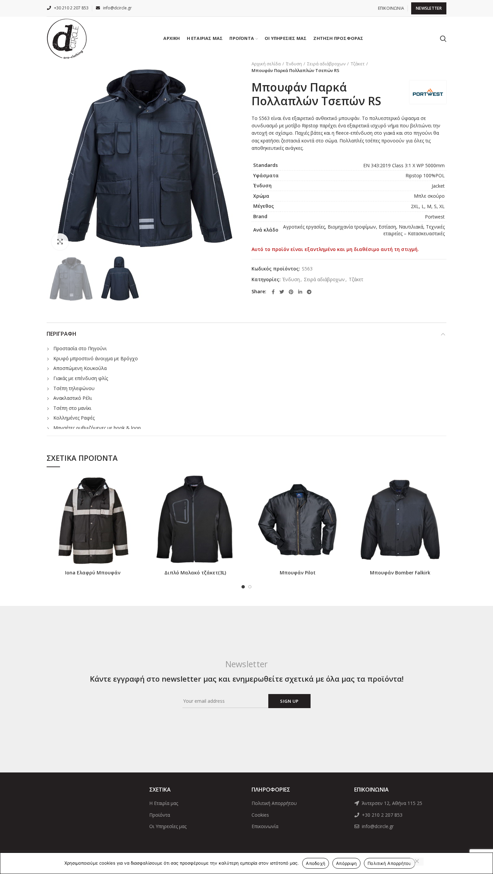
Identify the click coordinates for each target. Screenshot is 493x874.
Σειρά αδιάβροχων (326, 64)
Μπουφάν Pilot (298, 573)
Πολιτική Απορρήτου (274, 803)
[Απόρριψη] (417, 862)
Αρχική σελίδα (266, 64)
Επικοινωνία (265, 826)
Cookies (260, 815)
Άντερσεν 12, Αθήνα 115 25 (391, 803)
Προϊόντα (159, 815)
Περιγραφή (61, 333)
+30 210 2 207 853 (381, 815)
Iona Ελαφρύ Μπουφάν (92, 573)
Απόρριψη (346, 863)
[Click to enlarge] (60, 241)
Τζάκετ (358, 64)
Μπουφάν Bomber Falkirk (400, 573)
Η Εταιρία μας (163, 803)
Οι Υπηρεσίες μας (167, 826)
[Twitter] (281, 292)
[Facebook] (273, 292)
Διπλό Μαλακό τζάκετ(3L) (195, 573)
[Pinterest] (291, 292)
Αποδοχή (315, 863)
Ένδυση (294, 64)
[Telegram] (309, 292)
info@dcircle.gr (377, 826)
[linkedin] (300, 292)
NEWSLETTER (429, 8)
